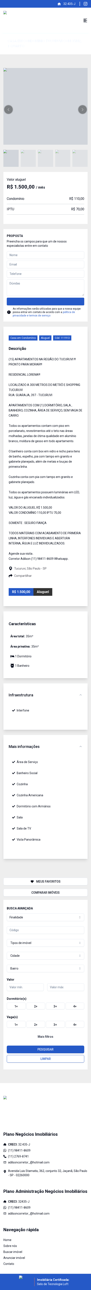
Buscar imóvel (12, 1252)
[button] (8, 109)
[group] (45, 1006)
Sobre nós (10, 1246)
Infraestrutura (21, 695)
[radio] (16, 1006)
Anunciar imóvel (14, 1258)
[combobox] (45, 917)
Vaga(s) (12, 1017)
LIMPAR (45, 1059)
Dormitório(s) (16, 998)
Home (7, 1240)
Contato (8, 1263)
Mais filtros (45, 1036)
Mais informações (24, 746)
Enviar (45, 301)
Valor (10, 979)
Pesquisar (45, 1049)
